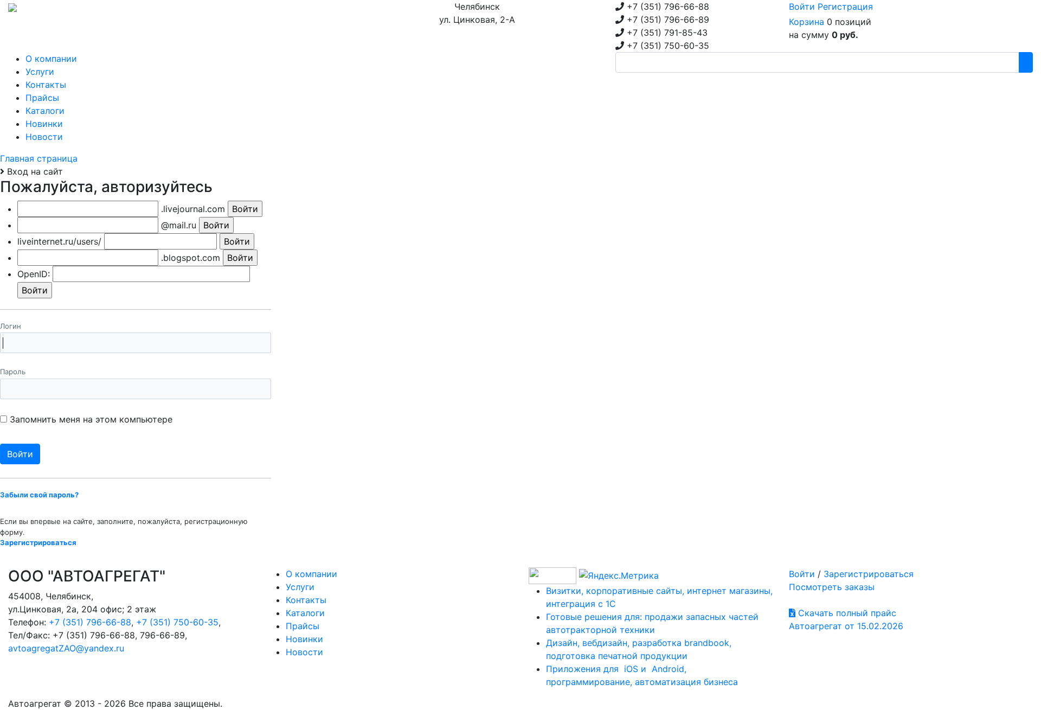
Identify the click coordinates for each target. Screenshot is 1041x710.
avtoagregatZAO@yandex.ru (66, 648)
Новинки (304, 639)
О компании (311, 573)
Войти (802, 6)
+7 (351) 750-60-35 (177, 622)
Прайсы (302, 626)
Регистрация (845, 6)
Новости (304, 652)
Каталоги (305, 612)
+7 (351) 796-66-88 (90, 622)
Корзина (806, 21)
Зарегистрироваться (869, 573)
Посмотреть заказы (832, 586)
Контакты (306, 599)
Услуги (300, 586)
